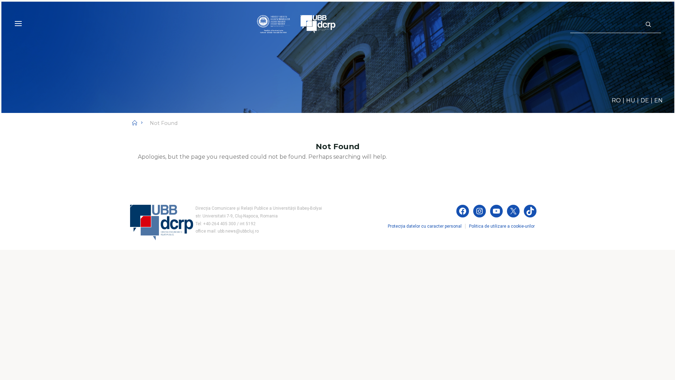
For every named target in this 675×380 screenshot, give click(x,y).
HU (630, 100)
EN (658, 100)
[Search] (648, 24)
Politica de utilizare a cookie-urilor (502, 226)
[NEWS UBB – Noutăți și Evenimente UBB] (296, 23)
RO (616, 100)
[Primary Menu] (18, 24)
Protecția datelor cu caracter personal (425, 226)
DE (645, 100)
